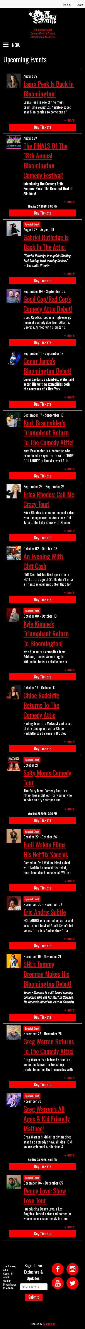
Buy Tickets (42, 127)
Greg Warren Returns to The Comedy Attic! (49, 1046)
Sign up (67, 4)
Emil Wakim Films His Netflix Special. (46, 849)
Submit (33, 1297)
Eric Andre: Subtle (45, 912)
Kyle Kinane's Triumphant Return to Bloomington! (46, 633)
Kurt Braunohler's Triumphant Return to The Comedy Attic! (48, 432)
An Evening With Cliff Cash (43, 561)
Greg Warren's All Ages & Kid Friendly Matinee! (47, 1118)
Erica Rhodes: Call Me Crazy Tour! (49, 499)
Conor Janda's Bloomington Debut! (47, 366)
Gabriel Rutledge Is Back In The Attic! (46, 242)
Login (80, 4)
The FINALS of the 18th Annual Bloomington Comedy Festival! (45, 160)
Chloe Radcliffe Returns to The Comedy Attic (41, 705)
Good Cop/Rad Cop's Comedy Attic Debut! (48, 304)
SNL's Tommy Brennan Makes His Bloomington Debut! (47, 974)
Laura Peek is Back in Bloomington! (49, 88)
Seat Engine (49, 1324)
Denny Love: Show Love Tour (45, 1195)
